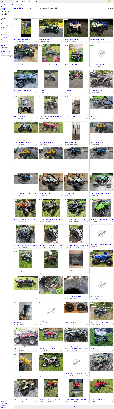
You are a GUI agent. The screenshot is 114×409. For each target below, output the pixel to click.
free (3, 23)
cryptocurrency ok (6, 49)
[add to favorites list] (15, 41)
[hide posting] (36, 41)
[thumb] (17, 8)
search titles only (5, 11)
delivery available (5, 47)
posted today (4, 14)
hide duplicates (5, 16)
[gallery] (20, 8)
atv (3, 39)
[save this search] (112, 5)
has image (4, 13)
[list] (15, 8)
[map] (22, 8)
